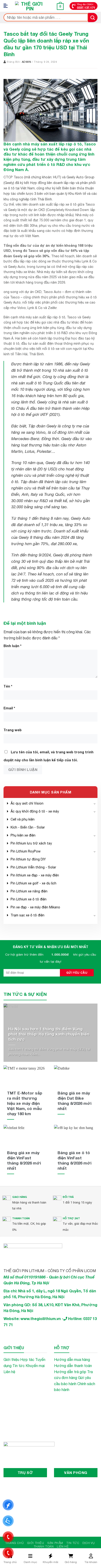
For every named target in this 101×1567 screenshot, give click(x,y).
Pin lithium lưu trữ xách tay (31, 843)
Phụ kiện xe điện (23, 835)
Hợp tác (27, 1359)
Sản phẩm (55, 1543)
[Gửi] (92, 17)
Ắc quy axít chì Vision (27, 803)
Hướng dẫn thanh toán (73, 1366)
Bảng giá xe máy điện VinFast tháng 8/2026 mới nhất (24, 1160)
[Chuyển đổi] (94, 803)
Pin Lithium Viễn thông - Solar (33, 867)
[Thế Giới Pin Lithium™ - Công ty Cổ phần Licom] (30, 6)
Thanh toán (44, 1546)
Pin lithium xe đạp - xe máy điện (35, 875)
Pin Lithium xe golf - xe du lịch (33, 883)
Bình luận (12, 646)
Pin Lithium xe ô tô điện (29, 899)
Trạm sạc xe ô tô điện (27, 915)
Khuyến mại (35, 1366)
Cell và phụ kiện (23, 819)
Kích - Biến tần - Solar (28, 827)
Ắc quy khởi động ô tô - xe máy (35, 811)
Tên (8, 686)
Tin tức (18, 1366)
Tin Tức (72, 1543)
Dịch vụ (88, 1543)
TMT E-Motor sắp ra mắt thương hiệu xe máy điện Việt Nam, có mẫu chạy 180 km (24, 1103)
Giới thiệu (11, 1359)
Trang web (13, 730)
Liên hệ (9, 1372)
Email (9, 708)
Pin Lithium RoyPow (26, 851)
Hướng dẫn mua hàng (72, 1359)
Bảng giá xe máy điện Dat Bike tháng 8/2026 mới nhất (74, 1100)
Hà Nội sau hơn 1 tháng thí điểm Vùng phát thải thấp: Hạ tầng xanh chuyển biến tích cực (48, 1034)
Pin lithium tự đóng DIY (28, 859)
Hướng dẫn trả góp (70, 1372)
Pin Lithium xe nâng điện (29, 891)
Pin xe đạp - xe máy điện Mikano (35, 907)
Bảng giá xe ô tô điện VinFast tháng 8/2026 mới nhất (74, 1160)
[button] (7, 5)
